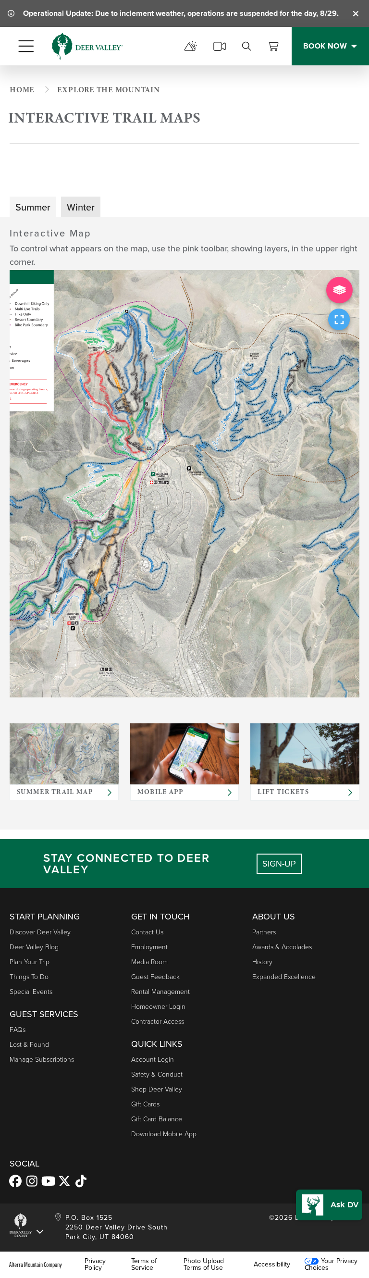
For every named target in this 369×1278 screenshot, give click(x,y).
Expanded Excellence (284, 977)
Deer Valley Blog (34, 947)
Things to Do (29, 977)
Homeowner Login (158, 1007)
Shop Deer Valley (156, 1089)
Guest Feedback (155, 977)
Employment (149, 947)
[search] (246, 46)
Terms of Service (144, 1264)
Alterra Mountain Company (35, 1264)
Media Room (149, 962)
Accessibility (272, 1264)
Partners (264, 932)
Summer (32, 207)
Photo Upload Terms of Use (204, 1264)
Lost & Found (29, 1045)
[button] (329, 1205)
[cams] (219, 46)
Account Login (152, 1060)
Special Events (31, 992)
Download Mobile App (164, 1134)
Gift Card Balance (156, 1119)
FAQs (17, 1030)
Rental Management (160, 992)
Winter (81, 207)
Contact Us (147, 932)
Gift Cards (145, 1104)
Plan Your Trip (29, 962)
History (262, 962)
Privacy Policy (95, 1264)
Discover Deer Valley (40, 932)
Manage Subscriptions (42, 1060)
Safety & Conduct (157, 1074)
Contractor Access (157, 1022)
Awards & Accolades (282, 947)
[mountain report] (190, 46)
